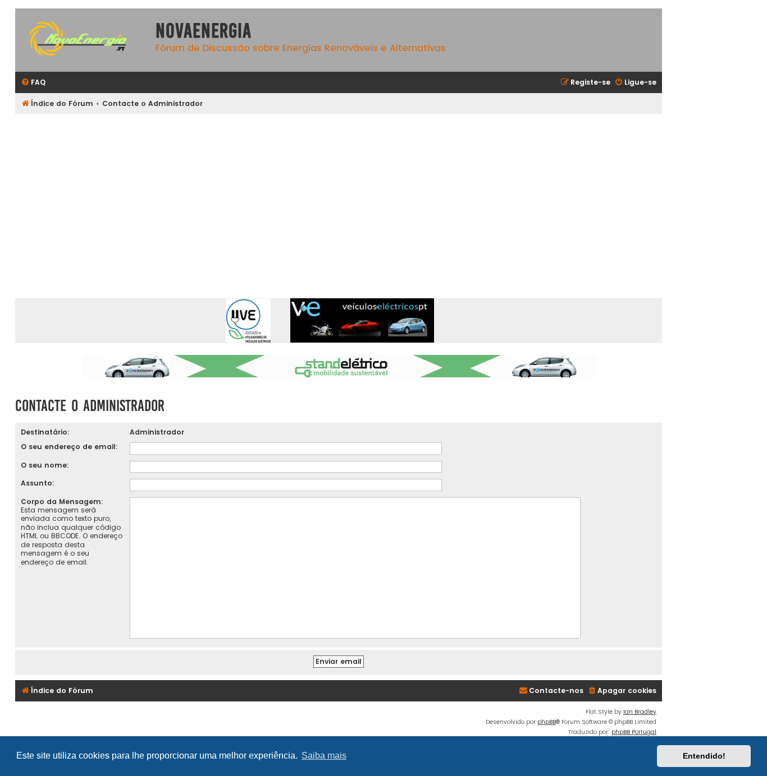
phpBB (546, 722)
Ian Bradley (639, 712)
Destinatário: (45, 432)
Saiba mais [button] (324, 755)
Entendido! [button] (704, 755)
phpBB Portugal (633, 732)
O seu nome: (45, 465)
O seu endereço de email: (69, 446)
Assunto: (37, 483)
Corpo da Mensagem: (62, 501)
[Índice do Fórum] (82, 40)
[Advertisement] (352, 197)
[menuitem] (33, 82)
